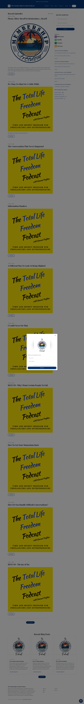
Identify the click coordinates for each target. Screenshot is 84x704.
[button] (55, 335)
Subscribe (42, 367)
